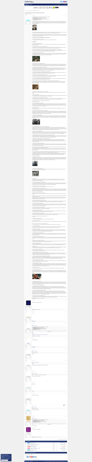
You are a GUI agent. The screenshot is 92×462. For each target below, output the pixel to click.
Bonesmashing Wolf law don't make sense (33, 444)
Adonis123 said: (34, 351)
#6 (66, 349)
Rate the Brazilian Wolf (33, 446)
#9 (66, 382)
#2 (66, 300)
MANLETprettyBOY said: (35, 362)
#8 (66, 371)
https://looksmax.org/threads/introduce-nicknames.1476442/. (40, 334)
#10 (66, 393)
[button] (28, 4)
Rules (31, 4)
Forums (27, 4)
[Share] (65, 15)
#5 (66, 338)
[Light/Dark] (62, 4)
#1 (66, 15)
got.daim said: (34, 325)
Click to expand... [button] (49, 331)
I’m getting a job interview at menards (35, 448)
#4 (66, 323)
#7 (66, 360)
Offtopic (34, 443)
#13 (66, 427)
